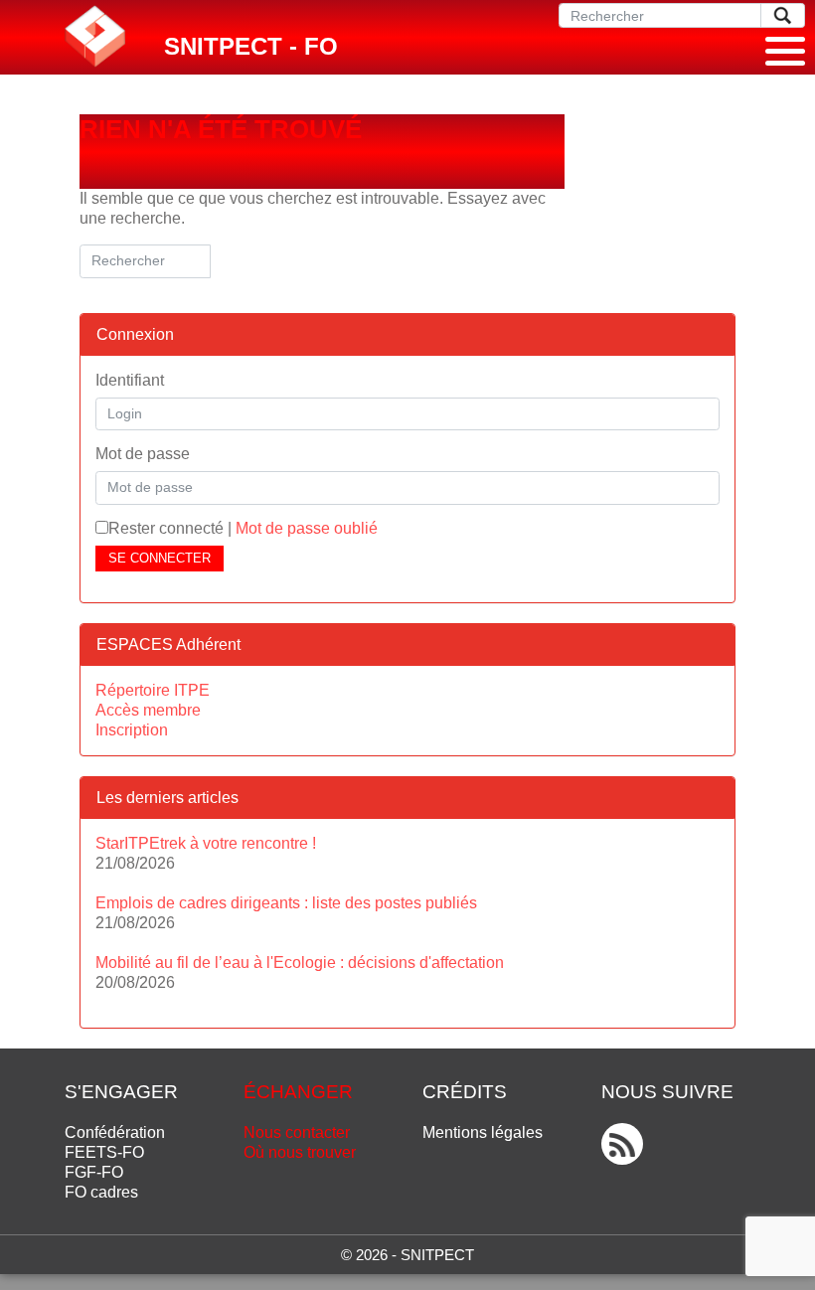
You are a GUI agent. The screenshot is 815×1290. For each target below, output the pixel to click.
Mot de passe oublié (307, 528)
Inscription (131, 730)
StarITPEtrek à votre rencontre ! (205, 843)
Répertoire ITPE (152, 690)
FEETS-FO (104, 1152)
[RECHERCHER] (782, 15)
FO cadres (101, 1192)
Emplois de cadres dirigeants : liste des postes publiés (286, 902)
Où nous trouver (300, 1152)
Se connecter (159, 558)
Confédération (115, 1132)
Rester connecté (166, 528)
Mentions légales (482, 1132)
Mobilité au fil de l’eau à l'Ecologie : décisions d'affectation (299, 962)
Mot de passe (142, 453)
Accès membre (148, 710)
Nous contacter (297, 1132)
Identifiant (129, 380)
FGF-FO (94, 1172)
